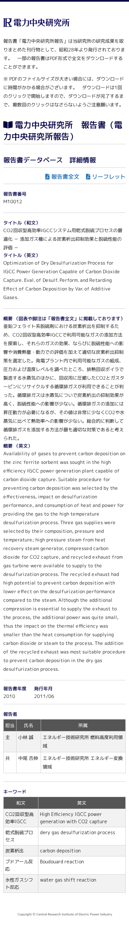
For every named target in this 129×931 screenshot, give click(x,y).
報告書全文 (65, 176)
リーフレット (109, 176)
